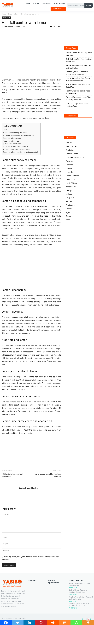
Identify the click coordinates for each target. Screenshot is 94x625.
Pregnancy (70, 198)
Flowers (69, 168)
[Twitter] (9, 32)
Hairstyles (70, 172)
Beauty (68, 143)
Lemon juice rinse (12, 141)
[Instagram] (82, 619)
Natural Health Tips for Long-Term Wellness (79, 54)
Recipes (69, 201)
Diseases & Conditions (75, 157)
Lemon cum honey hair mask (16, 133)
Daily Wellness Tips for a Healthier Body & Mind (79, 60)
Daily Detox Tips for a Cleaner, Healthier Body (77, 105)
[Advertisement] (31, 441)
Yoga (68, 220)
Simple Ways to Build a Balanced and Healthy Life (78, 66)
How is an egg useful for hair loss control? (47, 475)
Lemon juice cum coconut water (17, 149)
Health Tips (70, 179)
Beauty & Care (13, 14)
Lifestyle (69, 190)
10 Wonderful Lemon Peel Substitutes (12, 475)
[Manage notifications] (88, 620)
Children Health (72, 154)
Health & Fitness (72, 176)
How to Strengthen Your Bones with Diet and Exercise (78, 79)
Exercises (69, 161)
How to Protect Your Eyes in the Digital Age (78, 86)
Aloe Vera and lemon (13, 144)
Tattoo (68, 216)
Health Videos (71, 183)
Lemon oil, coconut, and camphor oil (19, 135)
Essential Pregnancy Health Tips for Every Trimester (78, 98)
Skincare (69, 209)
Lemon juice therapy (13, 138)
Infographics (71, 187)
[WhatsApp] (21, 32)
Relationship (71, 205)
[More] (26, 32)
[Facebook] (4, 32)
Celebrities (70, 150)
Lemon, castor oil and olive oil (16, 146)
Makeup (69, 194)
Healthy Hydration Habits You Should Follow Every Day (77, 73)
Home (4, 14)
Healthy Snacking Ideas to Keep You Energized (78, 92)
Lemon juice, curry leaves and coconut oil (21, 152)
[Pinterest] (15, 32)
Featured (69, 165)
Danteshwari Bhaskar (12, 26)
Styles (68, 212)
